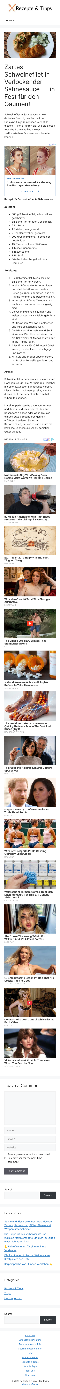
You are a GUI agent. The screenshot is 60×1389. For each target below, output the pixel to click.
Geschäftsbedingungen (30, 1348)
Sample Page (30, 1366)
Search (8, 1189)
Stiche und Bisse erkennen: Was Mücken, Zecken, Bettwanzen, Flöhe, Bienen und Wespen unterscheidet (28, 1225)
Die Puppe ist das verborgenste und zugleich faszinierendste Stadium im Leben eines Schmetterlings (29, 1238)
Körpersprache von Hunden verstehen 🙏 (28, 1264)
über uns (30, 1370)
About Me (30, 1335)
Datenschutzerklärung (30, 1339)
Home (30, 1353)
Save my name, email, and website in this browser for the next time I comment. (29, 1158)
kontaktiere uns (30, 1357)
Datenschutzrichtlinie (30, 1344)
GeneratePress (30, 1384)
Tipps (7, 1293)
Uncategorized (13, 1298)
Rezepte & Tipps (13, 1288)
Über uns (30, 1375)
